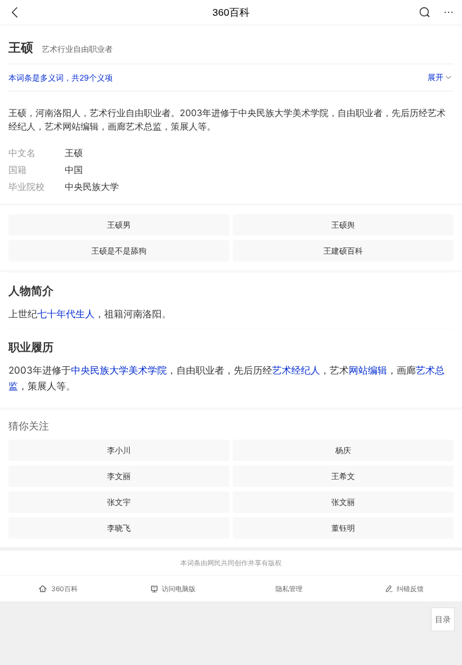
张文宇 (119, 502)
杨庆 (343, 450)
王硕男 (119, 224)
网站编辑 (368, 370)
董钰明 (343, 528)
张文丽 (343, 502)
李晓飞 (119, 528)
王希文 (343, 476)
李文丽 (119, 476)
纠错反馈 (410, 588)
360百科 (231, 12)
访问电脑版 (179, 588)
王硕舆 (343, 224)
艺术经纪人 (296, 370)
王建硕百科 (343, 250)
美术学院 (147, 370)
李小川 (119, 450)
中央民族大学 (99, 370)
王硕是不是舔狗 (118, 250)
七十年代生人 (66, 314)
